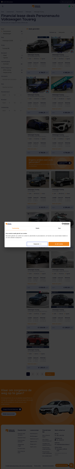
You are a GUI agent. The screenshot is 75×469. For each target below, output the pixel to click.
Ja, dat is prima (59, 243)
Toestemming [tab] (15, 228)
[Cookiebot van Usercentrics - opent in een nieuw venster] (63, 224)
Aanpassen (36, 243)
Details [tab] (37, 228)
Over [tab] (59, 228)
